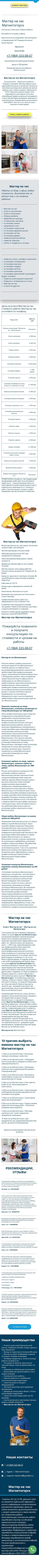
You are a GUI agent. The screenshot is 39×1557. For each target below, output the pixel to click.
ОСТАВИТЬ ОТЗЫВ (19, 1327)
